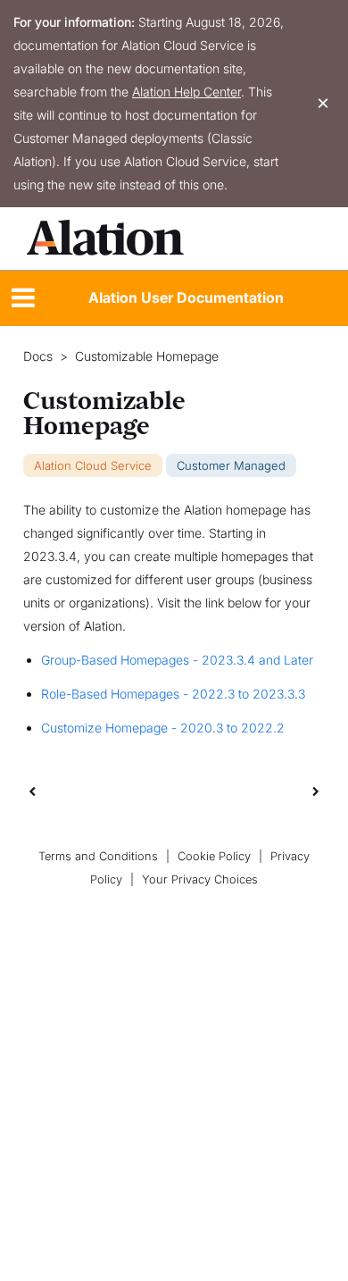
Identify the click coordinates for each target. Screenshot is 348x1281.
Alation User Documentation (186, 297)
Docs (38, 356)
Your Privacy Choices (200, 879)
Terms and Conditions (98, 856)
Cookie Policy (214, 856)
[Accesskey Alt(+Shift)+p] (316, 791)
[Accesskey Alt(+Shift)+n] (316, 791)
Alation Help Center (186, 91)
